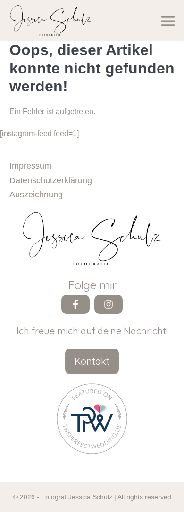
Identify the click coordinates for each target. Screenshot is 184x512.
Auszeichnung (36, 194)
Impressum (30, 166)
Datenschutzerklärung (50, 180)
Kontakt (92, 361)
